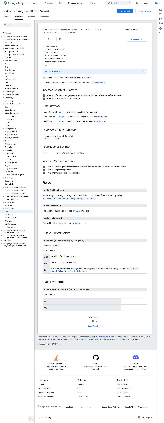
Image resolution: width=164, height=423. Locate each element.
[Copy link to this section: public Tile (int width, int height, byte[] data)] (87, 240)
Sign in (158, 3)
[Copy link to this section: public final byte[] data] (67, 190)
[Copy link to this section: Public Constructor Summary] (79, 129)
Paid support (122, 393)
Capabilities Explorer (46, 393)
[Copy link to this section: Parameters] (57, 250)
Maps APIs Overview (46, 397)
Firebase (93, 407)
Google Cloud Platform (111, 407)
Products (49, 3)
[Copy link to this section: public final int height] (66, 205)
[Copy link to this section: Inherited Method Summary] (77, 161)
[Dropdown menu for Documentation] (85, 3)
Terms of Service (124, 397)
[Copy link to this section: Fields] (53, 182)
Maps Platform (27, 3)
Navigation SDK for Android (32, 11)
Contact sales (145, 11)
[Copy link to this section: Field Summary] (62, 106)
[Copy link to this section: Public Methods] (67, 282)
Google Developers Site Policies (82, 339)
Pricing (61, 3)
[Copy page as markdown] (60, 39)
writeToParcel (62, 153)
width (61, 121)
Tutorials (41, 384)
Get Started (125, 11)
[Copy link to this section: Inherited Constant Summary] (79, 90)
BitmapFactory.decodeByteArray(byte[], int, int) (69, 198)
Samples (31, 16)
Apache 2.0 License (47, 339)
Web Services (82, 397)
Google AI (129, 407)
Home (45, 29)
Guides (6, 16)
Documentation (75, 3)
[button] (16, 36)
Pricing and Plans (44, 388)
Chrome (81, 407)
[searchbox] (17, 25)
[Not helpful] (145, 29)
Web (79, 393)
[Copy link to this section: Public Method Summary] (73, 147)
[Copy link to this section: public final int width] (65, 218)
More (92, 3)
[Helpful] (141, 29)
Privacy (48, 418)
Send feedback (137, 39)
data (61, 112)
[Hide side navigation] (30, 418)
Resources (44, 16)
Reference (18, 16)
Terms (40, 418)
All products (142, 407)
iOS (78, 388)
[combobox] (119, 3)
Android (7, 11)
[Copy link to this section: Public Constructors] (73, 233)
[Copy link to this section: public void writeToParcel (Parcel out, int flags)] (91, 289)
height (61, 117)
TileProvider (98, 82)
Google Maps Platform (68, 29)
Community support (125, 388)
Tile (45, 136)
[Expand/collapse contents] (56, 46)
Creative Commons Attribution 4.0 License (107, 337)
